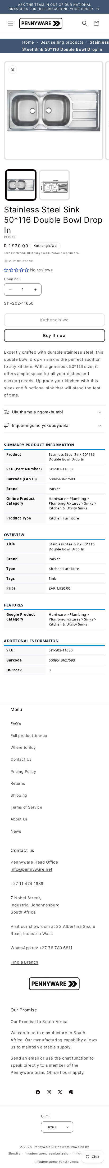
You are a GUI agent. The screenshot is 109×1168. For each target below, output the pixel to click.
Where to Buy (23, 747)
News (16, 831)
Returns (18, 783)
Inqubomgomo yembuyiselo (46, 1153)
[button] (10, 23)
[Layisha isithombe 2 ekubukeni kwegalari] (54, 185)
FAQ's (16, 723)
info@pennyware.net (31, 869)
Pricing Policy (23, 771)
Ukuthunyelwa (37, 252)
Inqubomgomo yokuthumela (57, 1162)
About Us (19, 819)
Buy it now (54, 335)
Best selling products (62, 42)
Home (28, 42)
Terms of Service (26, 807)
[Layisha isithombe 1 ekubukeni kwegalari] (20, 185)
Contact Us (21, 759)
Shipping (19, 795)
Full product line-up (29, 735)
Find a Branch (24, 962)
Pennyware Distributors (52, 1147)
